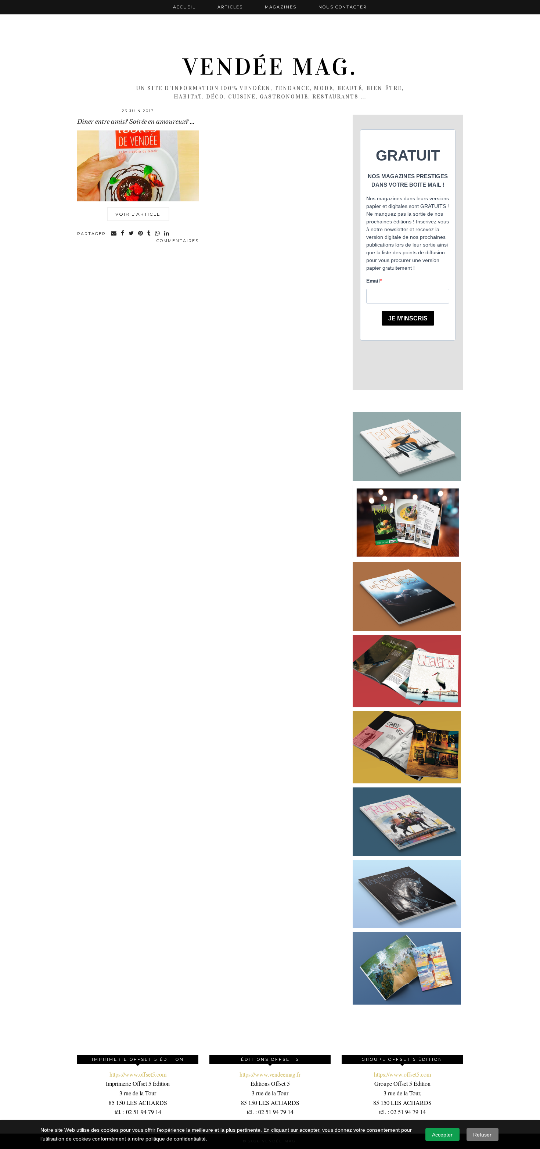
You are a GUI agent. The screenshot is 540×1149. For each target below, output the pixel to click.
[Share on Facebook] (123, 233)
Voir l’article (138, 214)
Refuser (482, 1135)
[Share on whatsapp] (157, 233)
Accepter (442, 1135)
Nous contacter (342, 7)
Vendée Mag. (270, 67)
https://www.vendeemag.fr (270, 1074)
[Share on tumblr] (149, 233)
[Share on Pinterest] (140, 233)
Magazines (280, 7)
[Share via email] (114, 233)
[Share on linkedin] (167, 233)
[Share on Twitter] (131, 233)
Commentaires (177, 240)
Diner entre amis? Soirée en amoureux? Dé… (139, 122)
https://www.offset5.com (137, 1074)
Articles (230, 7)
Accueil (184, 7)
